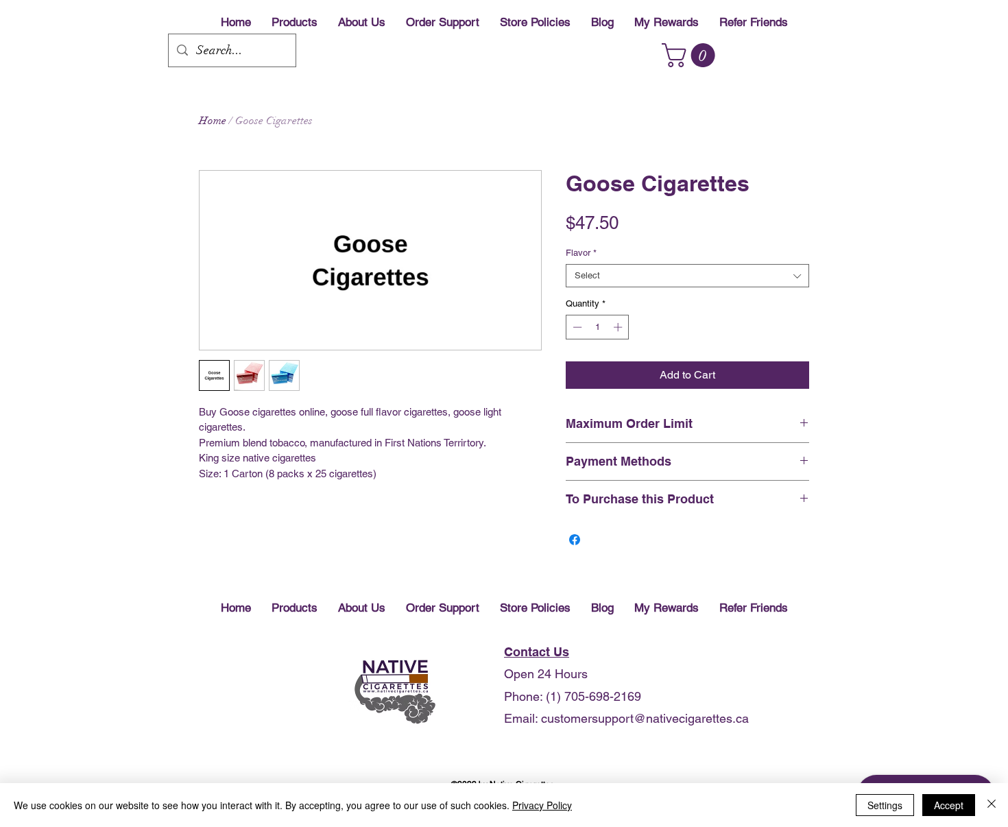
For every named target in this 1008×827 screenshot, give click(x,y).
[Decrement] (576, 327)
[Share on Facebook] (574, 539)
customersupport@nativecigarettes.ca (645, 718)
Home (212, 121)
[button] (691, 55)
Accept (948, 805)
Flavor (581, 253)
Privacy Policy (542, 805)
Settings (884, 805)
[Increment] (619, 327)
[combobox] (687, 275)
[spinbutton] (597, 327)
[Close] (991, 805)
